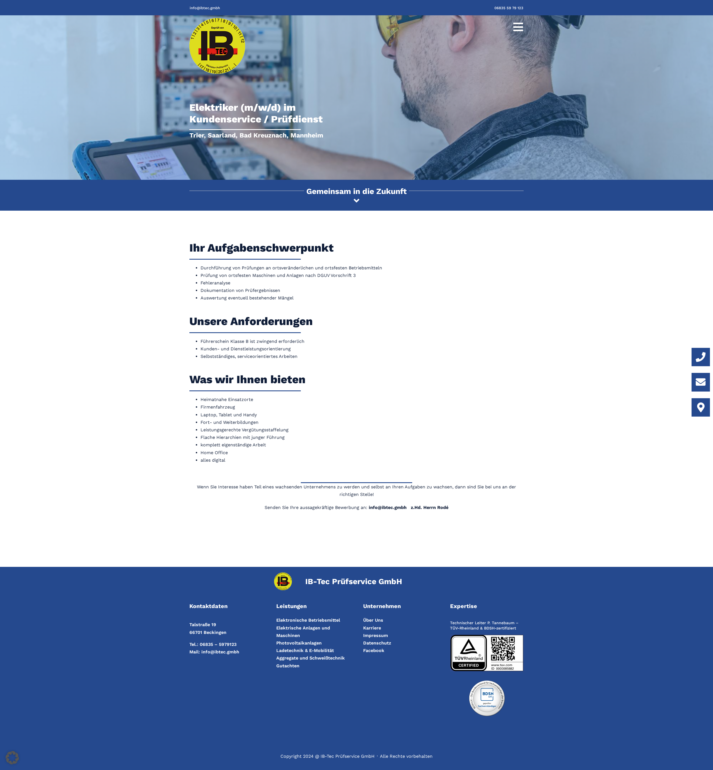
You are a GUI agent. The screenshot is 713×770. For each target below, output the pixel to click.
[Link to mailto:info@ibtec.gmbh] (700, 382)
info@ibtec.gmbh (220, 652)
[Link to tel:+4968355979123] (700, 357)
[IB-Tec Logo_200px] (217, 20)
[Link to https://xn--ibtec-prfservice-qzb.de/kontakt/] (700, 407)
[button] (12, 758)
